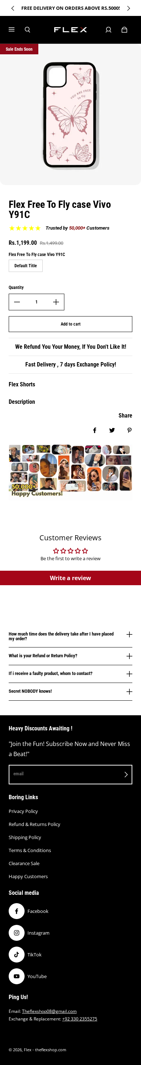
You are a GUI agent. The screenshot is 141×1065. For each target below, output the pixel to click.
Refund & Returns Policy (34, 824)
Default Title (25, 265)
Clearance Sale (24, 863)
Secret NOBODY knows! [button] (30, 691)
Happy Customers (28, 876)
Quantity (16, 287)
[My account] (108, 30)
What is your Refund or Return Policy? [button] (43, 655)
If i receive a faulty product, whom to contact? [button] (51, 673)
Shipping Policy (25, 837)
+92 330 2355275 (79, 1019)
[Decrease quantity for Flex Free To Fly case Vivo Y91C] (17, 302)
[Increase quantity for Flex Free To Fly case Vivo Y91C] (56, 302)
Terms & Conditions (30, 850)
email (18, 773)
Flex (27, 1049)
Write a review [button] (70, 578)
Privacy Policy (23, 811)
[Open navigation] (17, 30)
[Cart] (124, 30)
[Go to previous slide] (13, 8)
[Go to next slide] (128, 8)
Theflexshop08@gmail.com (49, 1011)
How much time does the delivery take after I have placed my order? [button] (61, 636)
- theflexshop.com (49, 1049)
